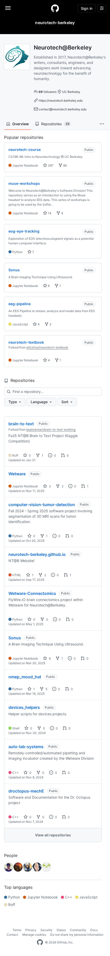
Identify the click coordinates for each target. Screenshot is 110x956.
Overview (20, 124)
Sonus (14, 637)
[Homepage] (55, 8)
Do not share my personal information (76, 934)
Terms (17, 930)
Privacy (30, 930)
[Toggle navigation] (8, 8)
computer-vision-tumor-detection (41, 504)
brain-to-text (21, 423)
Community (78, 930)
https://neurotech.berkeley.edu (61, 100)
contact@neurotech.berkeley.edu (62, 109)
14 (49, 213)
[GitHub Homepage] (40, 942)
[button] (102, 124)
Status (61, 930)
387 (50, 165)
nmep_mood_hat (24, 676)
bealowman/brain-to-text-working (50, 429)
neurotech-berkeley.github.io (37, 554)
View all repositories (53, 835)
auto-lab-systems (25, 746)
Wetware (17, 473)
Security (46, 930)
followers (48, 92)
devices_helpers (24, 707)
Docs (94, 930)
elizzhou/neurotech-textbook (47, 347)
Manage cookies (34, 934)
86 (64, 165)
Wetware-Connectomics (32, 593)
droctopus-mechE (26, 791)
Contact (12, 934)
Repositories (55, 124)
